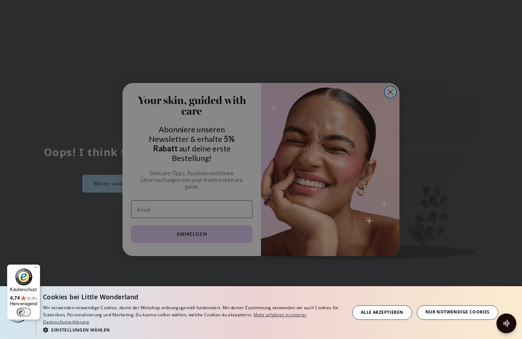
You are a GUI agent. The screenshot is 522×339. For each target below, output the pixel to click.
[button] (192, 330)
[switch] (24, 312)
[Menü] (36, 269)
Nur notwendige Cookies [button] (457, 312)
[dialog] (261, 312)
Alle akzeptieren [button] (382, 312)
